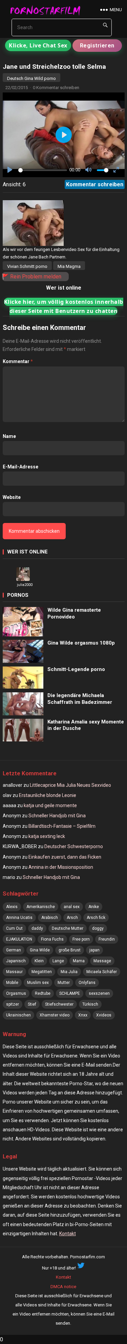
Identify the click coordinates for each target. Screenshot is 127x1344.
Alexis (12, 906)
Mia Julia (69, 971)
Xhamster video (54, 1015)
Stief (32, 1004)
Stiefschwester (59, 1004)
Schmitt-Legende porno (76, 669)
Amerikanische (40, 906)
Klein (39, 961)
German (13, 950)
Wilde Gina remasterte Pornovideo (74, 613)
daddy (37, 928)
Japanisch (16, 961)
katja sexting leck (46, 836)
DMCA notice (63, 1286)
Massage (102, 961)
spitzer (12, 1004)
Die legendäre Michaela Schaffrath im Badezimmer (79, 698)
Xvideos (103, 1015)
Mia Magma (69, 266)
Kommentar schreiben (94, 184)
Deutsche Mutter (67, 928)
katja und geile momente (50, 805)
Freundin (107, 939)
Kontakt (67, 1233)
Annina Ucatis (19, 917)
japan (94, 950)
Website (12, 497)
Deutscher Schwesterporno (73, 846)
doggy (98, 928)
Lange (58, 961)
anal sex (72, 906)
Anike (93, 906)
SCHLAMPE (69, 993)
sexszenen (99, 993)
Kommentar (18, 361)
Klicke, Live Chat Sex (38, 45)
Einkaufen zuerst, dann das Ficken (64, 857)
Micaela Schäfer (101, 971)
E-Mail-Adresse (20, 466)
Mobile (12, 982)
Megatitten (41, 971)
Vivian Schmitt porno (27, 266)
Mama (79, 961)
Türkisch (90, 1004)
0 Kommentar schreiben (56, 87)
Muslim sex (38, 982)
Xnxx (82, 1015)
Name (9, 436)
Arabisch (49, 917)
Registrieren (97, 45)
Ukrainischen (18, 1015)
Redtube (42, 993)
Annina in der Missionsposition (60, 867)
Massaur (14, 971)
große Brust (70, 950)
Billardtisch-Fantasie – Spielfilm (62, 826)
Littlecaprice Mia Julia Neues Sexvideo (70, 785)
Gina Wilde (40, 950)
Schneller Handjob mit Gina (57, 815)
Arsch (72, 917)
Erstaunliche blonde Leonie (47, 795)
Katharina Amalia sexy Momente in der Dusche (85, 725)
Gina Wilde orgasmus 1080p (81, 643)
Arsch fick (96, 917)
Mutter (64, 982)
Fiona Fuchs (52, 939)
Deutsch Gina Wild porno (31, 78)
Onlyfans (87, 982)
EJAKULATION (19, 939)
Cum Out (14, 928)
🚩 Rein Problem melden (31, 276)
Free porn (81, 939)
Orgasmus (16, 993)
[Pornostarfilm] (47, 10)
